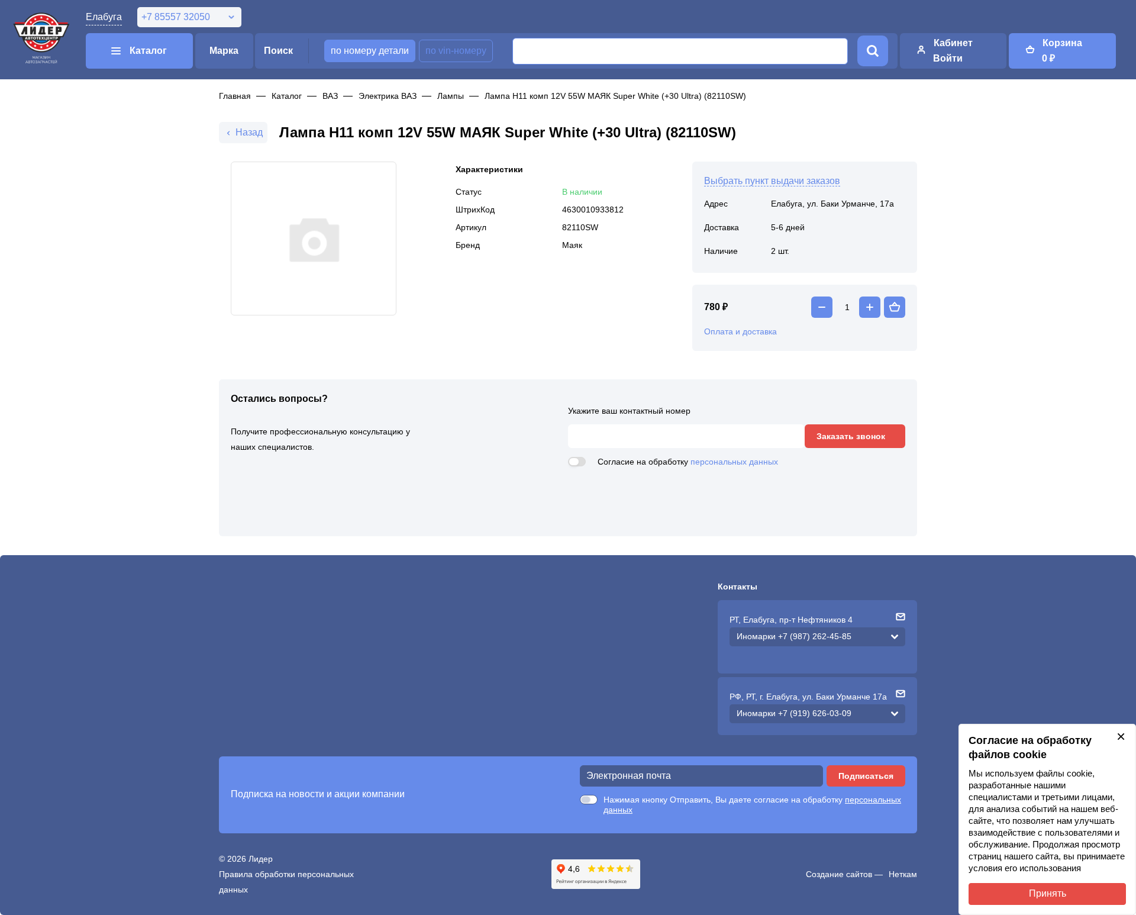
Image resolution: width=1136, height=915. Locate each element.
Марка (223, 51)
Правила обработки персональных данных (286, 881)
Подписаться (865, 776)
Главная (235, 96)
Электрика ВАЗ (388, 96)
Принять (1047, 893)
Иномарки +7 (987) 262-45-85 (794, 636)
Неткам (903, 874)
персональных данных (734, 461)
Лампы (450, 96)
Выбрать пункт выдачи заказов (772, 181)
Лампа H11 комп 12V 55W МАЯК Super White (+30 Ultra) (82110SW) (615, 96)
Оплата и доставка (740, 331)
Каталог (287, 96)
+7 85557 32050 (175, 17)
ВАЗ (330, 96)
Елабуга (104, 17)
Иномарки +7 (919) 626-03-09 (794, 713)
